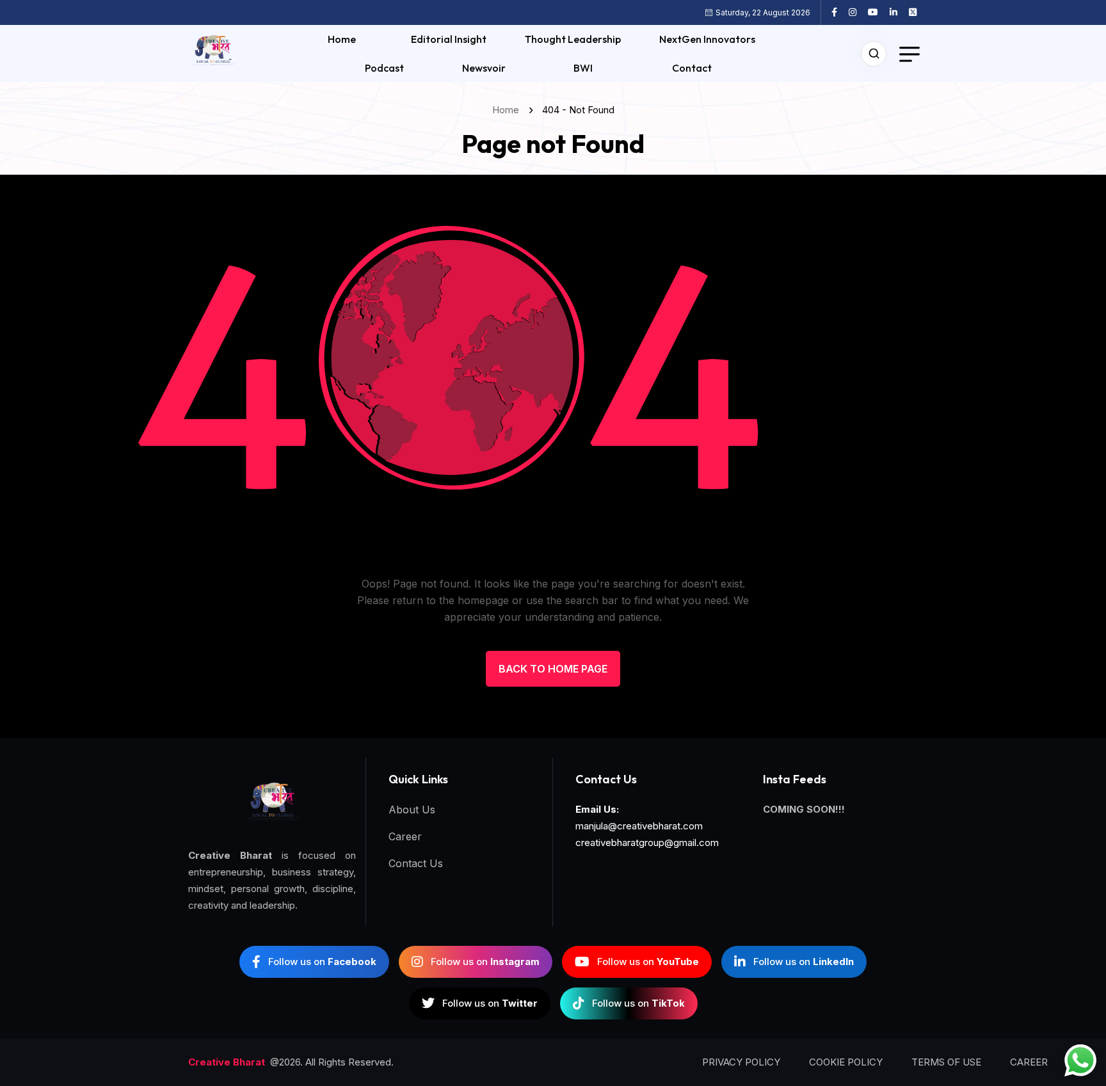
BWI (583, 67)
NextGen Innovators (707, 39)
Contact (692, 67)
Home (342, 39)
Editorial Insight (448, 39)
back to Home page (553, 668)
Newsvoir (484, 67)
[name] (839, 12)
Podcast (384, 67)
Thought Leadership (573, 39)
